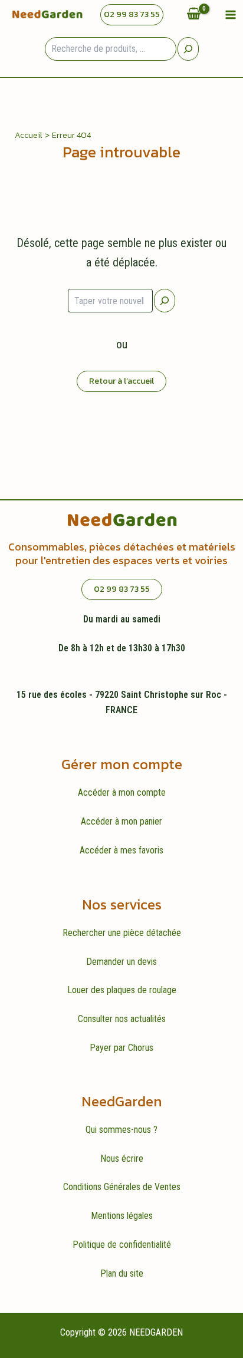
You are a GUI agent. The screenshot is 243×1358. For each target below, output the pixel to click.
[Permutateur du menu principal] (230, 14)
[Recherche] (188, 49)
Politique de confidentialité (122, 1244)
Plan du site (121, 1273)
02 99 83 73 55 (132, 14)
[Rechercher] (164, 300)
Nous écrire (121, 1158)
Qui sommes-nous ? (121, 1129)
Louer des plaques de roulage (121, 990)
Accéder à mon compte (122, 792)
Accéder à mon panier (121, 821)
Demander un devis (121, 961)
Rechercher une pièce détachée (122, 932)
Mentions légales (122, 1215)
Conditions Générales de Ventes (121, 1186)
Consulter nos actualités (122, 1018)
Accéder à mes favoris (121, 850)
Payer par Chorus (121, 1047)
